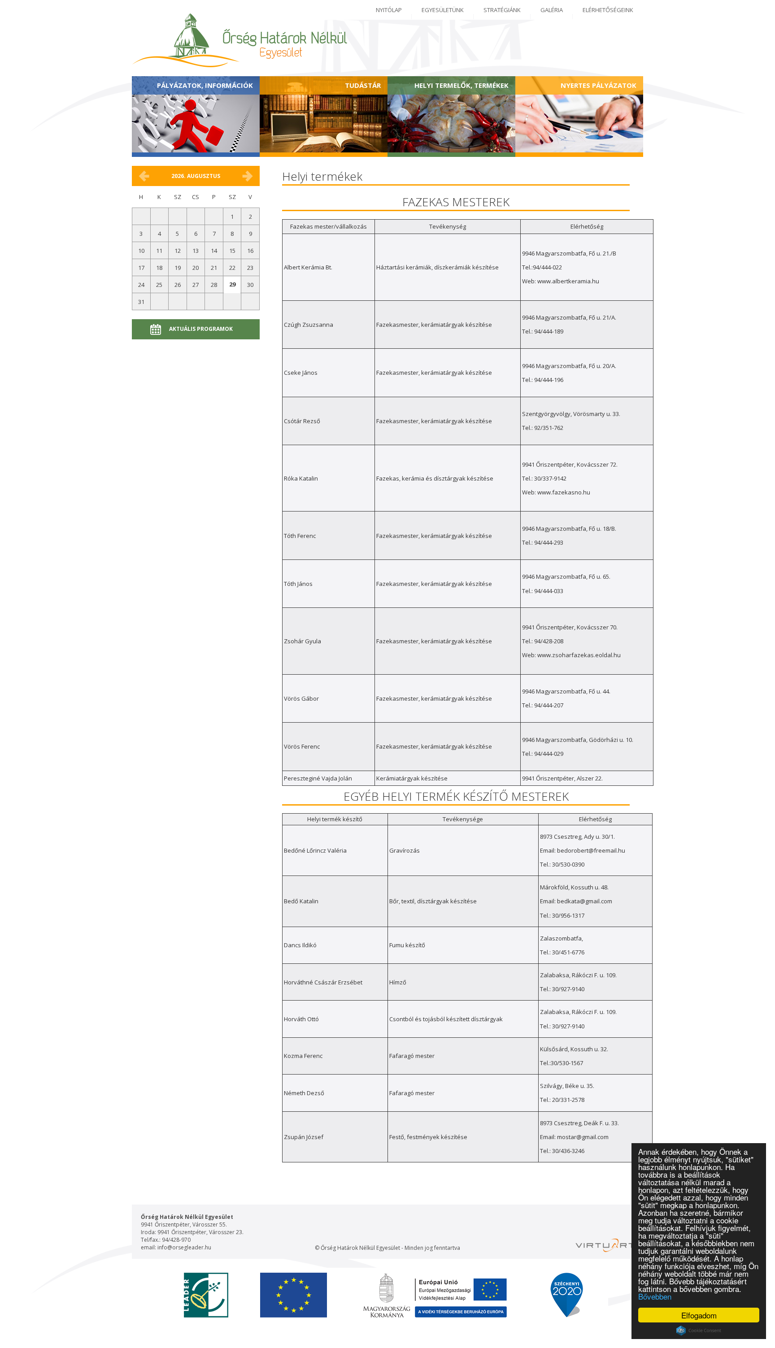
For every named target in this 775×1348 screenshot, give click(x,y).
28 (214, 285)
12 (177, 251)
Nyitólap (389, 10)
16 (250, 251)
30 (250, 285)
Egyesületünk (443, 10)
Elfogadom (699, 1315)
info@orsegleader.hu (184, 1247)
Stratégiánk (502, 10)
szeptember (247, 176)
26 (177, 285)
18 (159, 268)
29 (232, 284)
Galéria (551, 10)
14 (214, 251)
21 (214, 268)
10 (141, 251)
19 (177, 268)
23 (250, 268)
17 (141, 268)
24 (141, 285)
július (144, 176)
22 (232, 268)
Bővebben (654, 1296)
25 (159, 285)
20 (195, 268)
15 (232, 251)
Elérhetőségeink (608, 10)
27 (195, 285)
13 (195, 251)
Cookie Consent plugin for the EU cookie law (698, 1330)
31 (141, 302)
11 (159, 251)
